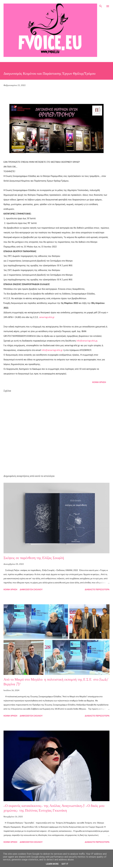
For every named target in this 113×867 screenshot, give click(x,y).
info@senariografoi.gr (86, 341)
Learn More (52, 864)
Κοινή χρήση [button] (99, 382)
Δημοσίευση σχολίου (31, 589)
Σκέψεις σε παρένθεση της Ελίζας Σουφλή (34, 558)
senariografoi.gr (47, 317)
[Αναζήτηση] (100, 5)
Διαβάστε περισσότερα (97, 589)
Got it (65, 864)
